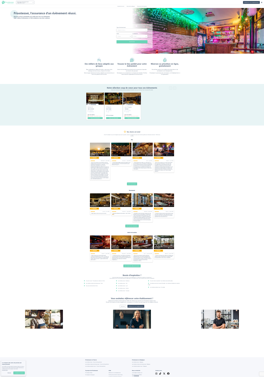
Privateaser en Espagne (90, 374)
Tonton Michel (116, 205)
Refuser (9, 372)
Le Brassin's (157, 155)
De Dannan (115, 155)
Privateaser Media (88, 372)
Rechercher (132, 41)
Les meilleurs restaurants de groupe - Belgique (141, 364)
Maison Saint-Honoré (137, 154)
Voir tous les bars (132, 183)
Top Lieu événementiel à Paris (92, 285)
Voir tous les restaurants (132, 225)
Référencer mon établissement (251, 2)
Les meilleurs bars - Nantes (123, 288)
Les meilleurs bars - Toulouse (123, 290)
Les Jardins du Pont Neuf (158, 247)
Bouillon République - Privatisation (136, 247)
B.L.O (134, 205)
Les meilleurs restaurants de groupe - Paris (94, 283)
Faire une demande (95, 118)
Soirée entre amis (120, 6)
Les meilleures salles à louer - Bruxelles (157, 287)
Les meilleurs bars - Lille (122, 283)
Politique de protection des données (115, 374)
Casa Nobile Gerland (157, 205)
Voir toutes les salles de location (132, 265)
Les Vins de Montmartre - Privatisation (115, 247)
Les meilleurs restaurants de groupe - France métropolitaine (97, 364)
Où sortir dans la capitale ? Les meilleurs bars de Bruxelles (161, 280)
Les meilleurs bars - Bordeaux (124, 280)
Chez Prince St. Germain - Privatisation (94, 247)
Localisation (135, 33)
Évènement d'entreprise (142, 6)
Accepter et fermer (19, 372)
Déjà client (123, 306)
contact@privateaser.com (137, 372)
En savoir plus (5, 370)
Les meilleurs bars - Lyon (123, 285)
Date (118, 33)
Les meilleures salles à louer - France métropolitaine (95, 366)
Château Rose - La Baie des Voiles (95, 154)
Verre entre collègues (131, 6)
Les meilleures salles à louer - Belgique (139, 366)
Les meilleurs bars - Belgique (137, 362)
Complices (93, 205)
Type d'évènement (121, 27)
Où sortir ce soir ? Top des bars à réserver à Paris (95, 280)
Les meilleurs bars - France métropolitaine (93, 362)
